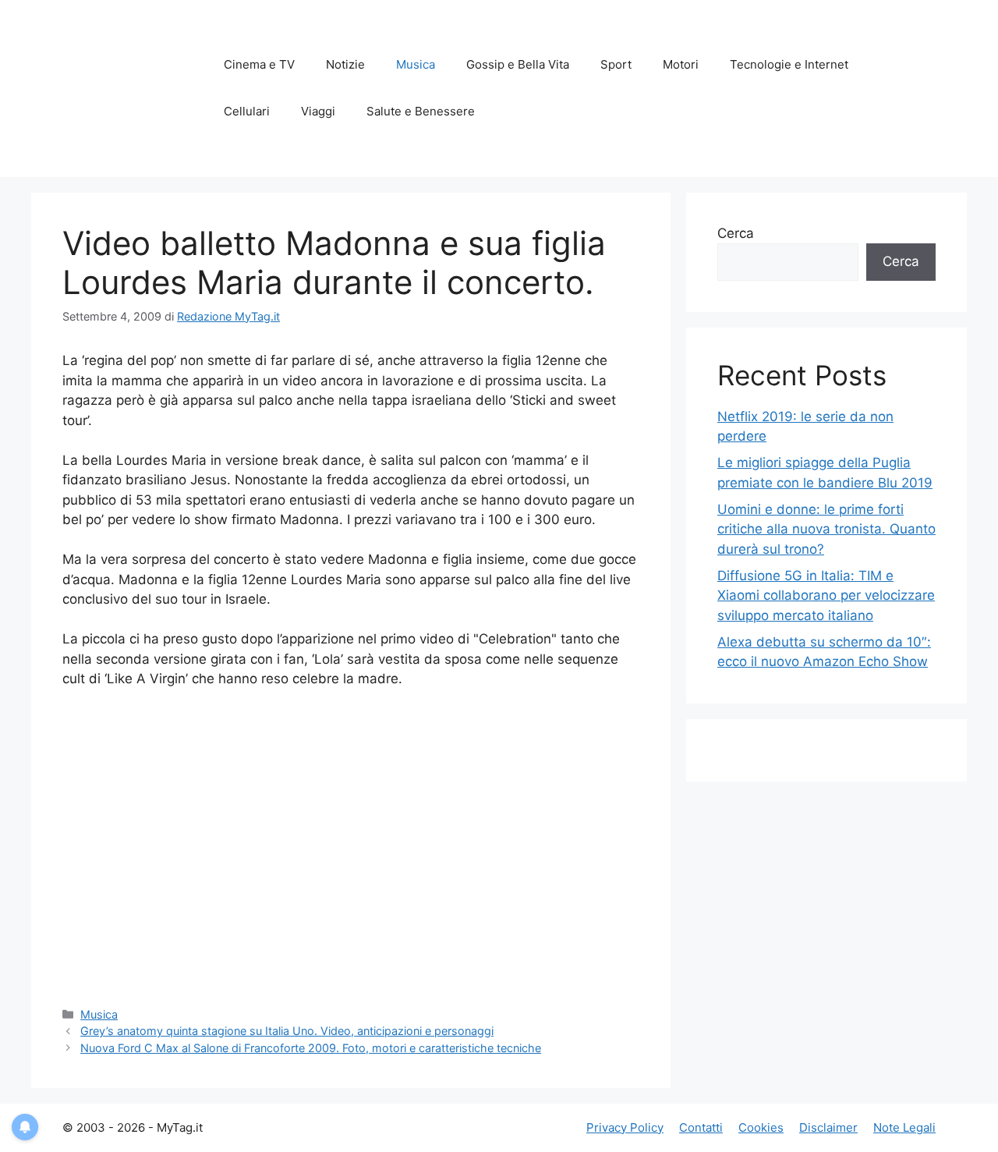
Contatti (701, 1127)
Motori (681, 64)
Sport (616, 64)
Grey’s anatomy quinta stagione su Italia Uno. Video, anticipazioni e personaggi (287, 1030)
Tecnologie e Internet (789, 64)
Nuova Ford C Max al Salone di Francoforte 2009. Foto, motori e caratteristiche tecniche (310, 1048)
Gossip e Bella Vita (517, 64)
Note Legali (904, 1127)
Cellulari (247, 111)
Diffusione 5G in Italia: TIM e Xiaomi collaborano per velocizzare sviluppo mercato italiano (826, 595)
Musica (415, 64)
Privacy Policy (625, 1127)
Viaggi (318, 111)
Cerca (735, 233)
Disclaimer (828, 1127)
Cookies (761, 1127)
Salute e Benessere (420, 111)
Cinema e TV (259, 64)
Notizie (345, 64)
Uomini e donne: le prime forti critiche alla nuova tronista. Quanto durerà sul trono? (826, 529)
